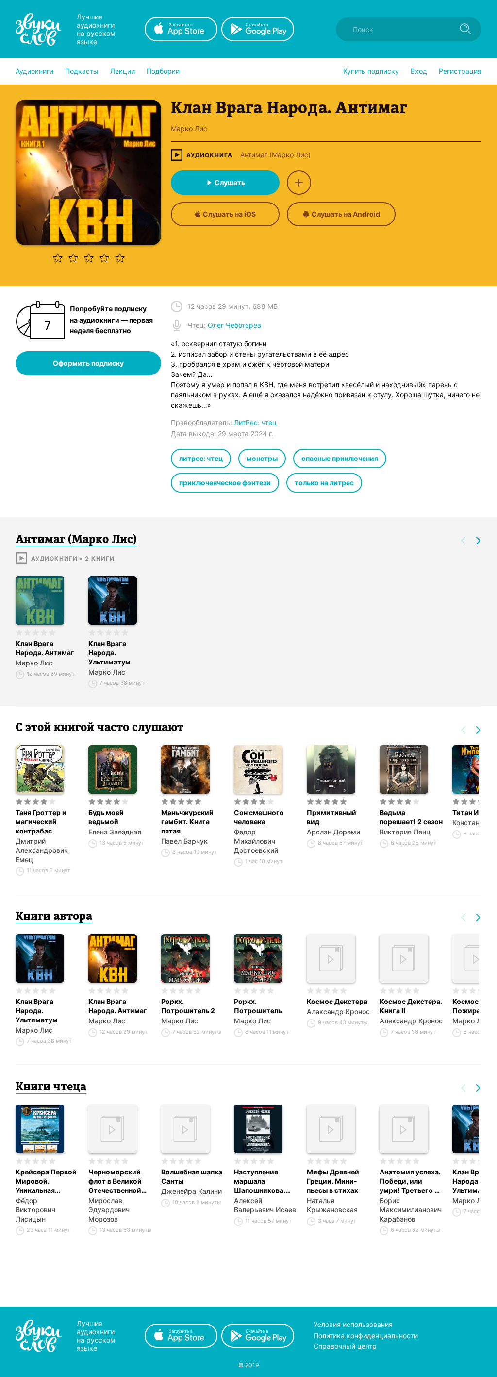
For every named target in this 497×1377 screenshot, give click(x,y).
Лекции (122, 71)
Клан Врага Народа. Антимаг (45, 648)
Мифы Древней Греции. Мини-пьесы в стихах (333, 1181)
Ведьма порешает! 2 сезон (411, 817)
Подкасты (82, 71)
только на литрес (324, 482)
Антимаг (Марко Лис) (275, 155)
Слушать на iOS (229, 214)
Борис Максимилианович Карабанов (411, 1209)
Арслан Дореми (333, 832)
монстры (262, 458)
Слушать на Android (346, 214)
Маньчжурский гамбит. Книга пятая (187, 821)
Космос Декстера (337, 1001)
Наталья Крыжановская (332, 1205)
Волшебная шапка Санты (191, 1176)
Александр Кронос (338, 1011)
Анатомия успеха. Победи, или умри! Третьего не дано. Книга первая (411, 1181)
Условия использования (353, 1324)
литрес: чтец (201, 458)
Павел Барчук (184, 841)
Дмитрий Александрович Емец (42, 850)
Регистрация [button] (460, 71)
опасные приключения (339, 458)
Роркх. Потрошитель (258, 1006)
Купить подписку (371, 71)
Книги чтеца (51, 1087)
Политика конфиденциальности (366, 1335)
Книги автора (54, 917)
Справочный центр (345, 1346)
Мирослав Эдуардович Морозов (109, 1209)
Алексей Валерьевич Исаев (265, 1205)
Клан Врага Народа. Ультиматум (109, 652)
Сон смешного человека (259, 817)
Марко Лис (34, 663)
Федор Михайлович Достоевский (256, 841)
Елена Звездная (114, 832)
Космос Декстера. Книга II (411, 1006)
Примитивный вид (331, 817)
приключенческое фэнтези (225, 482)
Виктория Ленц (405, 832)
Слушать (230, 182)
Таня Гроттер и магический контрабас (41, 821)
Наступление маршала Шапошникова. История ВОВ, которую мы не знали (260, 1181)
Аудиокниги (34, 71)
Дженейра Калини (191, 1191)
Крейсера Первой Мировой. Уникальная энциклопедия (46, 1181)
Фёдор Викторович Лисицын (35, 1209)
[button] (34, 71)
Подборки (163, 71)
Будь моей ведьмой (106, 817)
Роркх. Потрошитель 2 (188, 1006)
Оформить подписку (88, 363)
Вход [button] (419, 71)
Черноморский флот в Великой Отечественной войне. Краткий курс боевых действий (115, 1181)
